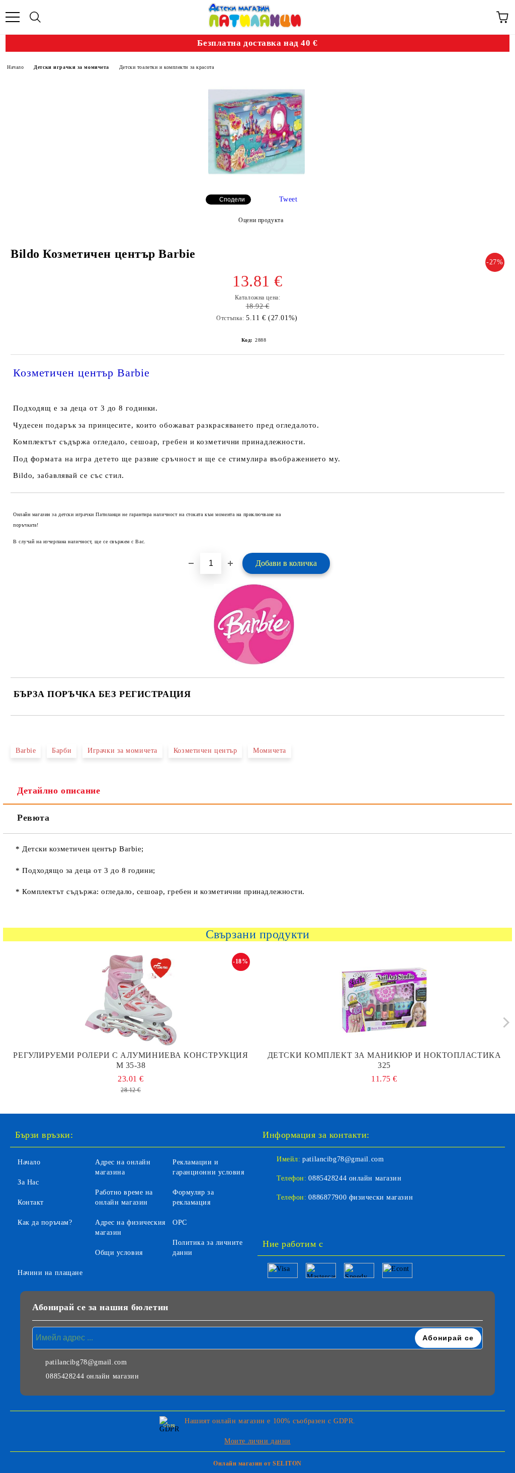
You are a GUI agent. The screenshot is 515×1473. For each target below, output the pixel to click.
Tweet (288, 199)
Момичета (269, 750)
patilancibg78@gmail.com (343, 1159)
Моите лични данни (257, 1441)
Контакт (31, 1202)
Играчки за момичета (122, 750)
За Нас (28, 1182)
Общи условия (119, 1252)
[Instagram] (298, 1218)
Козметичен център (205, 750)
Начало (15, 67)
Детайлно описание (59, 790)
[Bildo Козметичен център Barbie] (256, 131)
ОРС (180, 1222)
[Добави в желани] (490, 510)
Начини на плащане (50, 1272)
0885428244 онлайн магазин (354, 1178)
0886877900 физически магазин (360, 1197)
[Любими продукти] (480, 17)
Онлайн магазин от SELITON (257, 1463)
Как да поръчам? (45, 1222)
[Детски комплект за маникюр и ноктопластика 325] (384, 1000)
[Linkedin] (320, 1218)
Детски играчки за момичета (71, 67)
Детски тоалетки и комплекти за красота (166, 67)
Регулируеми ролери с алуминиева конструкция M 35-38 (130, 1060)
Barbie (26, 750)
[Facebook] (276, 1218)
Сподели (232, 199)
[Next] (503, 1022)
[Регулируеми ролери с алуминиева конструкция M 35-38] (131, 1000)
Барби (61, 750)
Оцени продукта (260, 220)
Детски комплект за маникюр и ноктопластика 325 (384, 1060)
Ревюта (33, 818)
